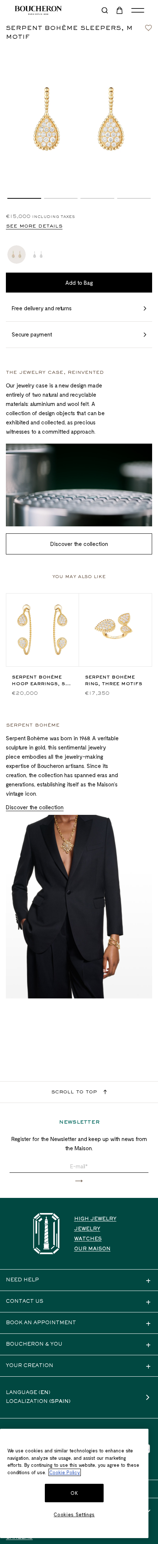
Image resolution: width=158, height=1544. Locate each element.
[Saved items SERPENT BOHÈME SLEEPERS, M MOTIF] (148, 26)
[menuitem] (120, 10)
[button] (24, 198)
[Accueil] (46, 1233)
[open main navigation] (137, 10)
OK (74, 1493)
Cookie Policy (64, 1472)
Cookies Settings (74, 1514)
